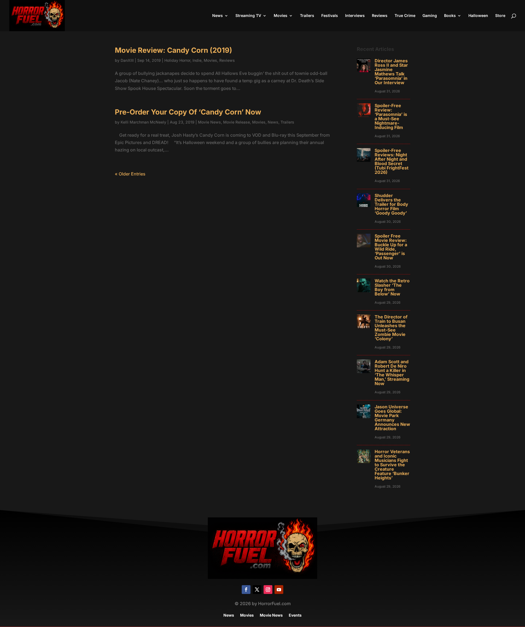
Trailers (307, 16)
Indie (197, 60)
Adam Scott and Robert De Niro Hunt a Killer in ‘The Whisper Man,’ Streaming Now (392, 372)
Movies (280, 16)
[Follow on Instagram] (268, 589)
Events (295, 615)
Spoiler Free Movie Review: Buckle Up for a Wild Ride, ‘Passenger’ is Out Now (391, 246)
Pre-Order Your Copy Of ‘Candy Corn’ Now (188, 112)
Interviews (355, 16)
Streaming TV (248, 16)
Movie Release (236, 122)
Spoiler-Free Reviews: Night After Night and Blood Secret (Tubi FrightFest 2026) (392, 161)
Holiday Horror (177, 60)
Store (500, 16)
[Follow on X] (257, 589)
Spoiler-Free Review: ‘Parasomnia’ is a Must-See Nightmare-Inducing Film (391, 116)
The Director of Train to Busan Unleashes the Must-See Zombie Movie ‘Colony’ (391, 327)
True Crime (405, 16)
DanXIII (127, 60)
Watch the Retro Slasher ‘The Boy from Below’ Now (392, 287)
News (217, 16)
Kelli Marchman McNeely (143, 122)
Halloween (478, 16)
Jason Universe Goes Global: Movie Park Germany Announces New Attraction (392, 417)
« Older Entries (130, 174)
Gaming (429, 16)
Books (450, 16)
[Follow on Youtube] (279, 589)
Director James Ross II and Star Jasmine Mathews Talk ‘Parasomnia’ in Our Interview (391, 71)
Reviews (379, 16)
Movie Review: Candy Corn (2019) (173, 50)
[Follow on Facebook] (246, 589)
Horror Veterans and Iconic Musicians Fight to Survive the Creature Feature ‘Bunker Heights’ (392, 464)
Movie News (209, 122)
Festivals (329, 16)
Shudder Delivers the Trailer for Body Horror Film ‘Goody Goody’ (391, 204)
